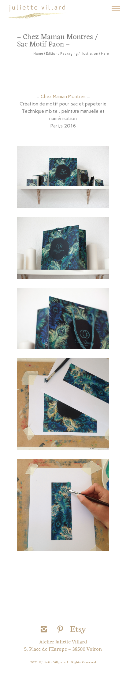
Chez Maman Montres (64, 96)
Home (38, 54)
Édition (51, 54)
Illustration (89, 54)
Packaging (69, 54)
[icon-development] (78, 629)
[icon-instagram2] (45, 629)
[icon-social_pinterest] (62, 629)
